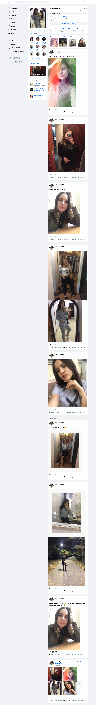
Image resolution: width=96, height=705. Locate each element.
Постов (87, 30)
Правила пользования (14, 59)
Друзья (32, 33)
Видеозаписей (78, 30)
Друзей (62, 30)
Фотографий (54, 30)
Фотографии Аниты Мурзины (60, 37)
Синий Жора (38, 95)
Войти (86, 2)
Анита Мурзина (59, 51)
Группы (32, 81)
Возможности (12, 58)
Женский (65, 16)
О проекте (11, 57)
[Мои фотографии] (54, 42)
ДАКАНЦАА (38, 84)
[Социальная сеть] (10, 2)
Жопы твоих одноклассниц (39, 89)
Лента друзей (41, 35)
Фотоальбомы (34, 63)
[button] (81, 2)
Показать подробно (68, 23)
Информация (17, 57)
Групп (69, 30)
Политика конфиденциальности (14, 60)
